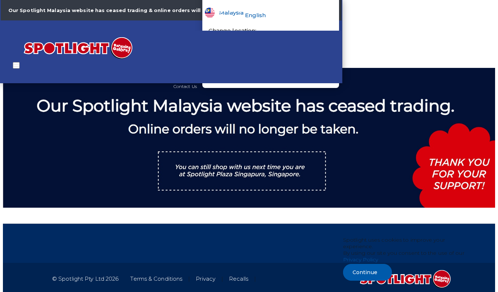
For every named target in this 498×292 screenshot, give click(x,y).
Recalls (238, 278)
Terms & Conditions (156, 278)
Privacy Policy (360, 259)
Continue (365, 272)
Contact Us (185, 86)
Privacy (205, 278)
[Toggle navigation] (16, 65)
